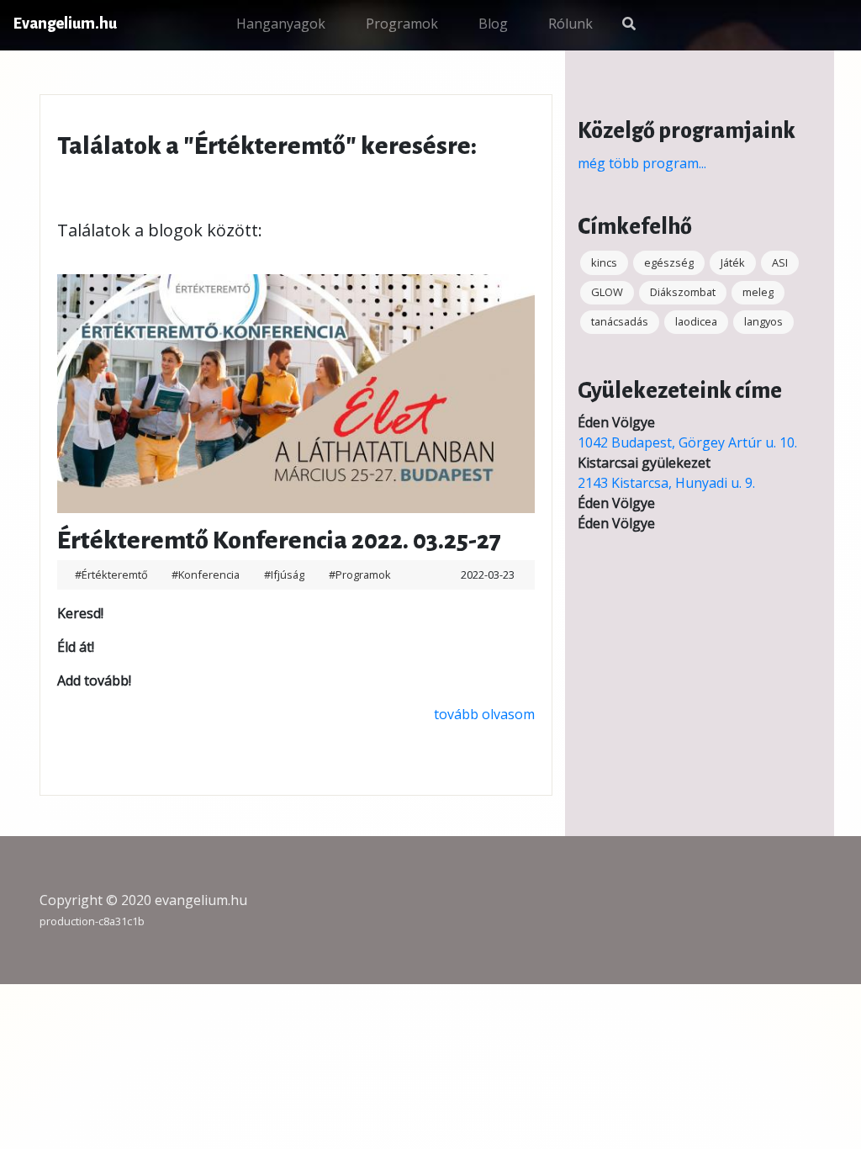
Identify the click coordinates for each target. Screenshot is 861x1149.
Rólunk (570, 23)
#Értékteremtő (113, 574)
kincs (604, 262)
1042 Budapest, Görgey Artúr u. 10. (687, 442)
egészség (669, 262)
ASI (780, 262)
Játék (733, 262)
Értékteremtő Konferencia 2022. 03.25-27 (279, 540)
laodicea (696, 321)
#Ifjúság (285, 574)
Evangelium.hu (65, 23)
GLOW (607, 291)
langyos (763, 321)
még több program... (642, 163)
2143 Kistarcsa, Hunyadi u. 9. (666, 483)
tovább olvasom (484, 714)
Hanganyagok (280, 23)
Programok (402, 23)
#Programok (360, 574)
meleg (758, 291)
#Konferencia (207, 574)
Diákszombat (683, 291)
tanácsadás (619, 321)
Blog (493, 23)
